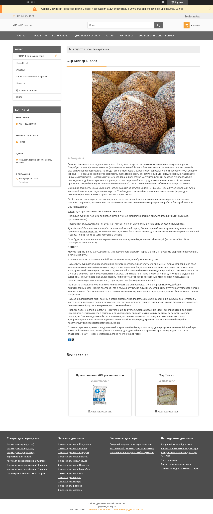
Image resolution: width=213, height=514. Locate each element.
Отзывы (20, 69)
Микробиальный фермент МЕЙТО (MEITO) (132, 452)
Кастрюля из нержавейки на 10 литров (27, 465)
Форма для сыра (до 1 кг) (20, 444)
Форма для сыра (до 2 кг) (20, 448)
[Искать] (158, 25)
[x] (73, 340)
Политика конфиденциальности (128, 509)
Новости (20, 83)
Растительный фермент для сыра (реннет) (132, 448)
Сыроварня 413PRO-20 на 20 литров (26, 473)
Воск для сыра (169, 460)
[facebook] (69, 340)
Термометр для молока (19, 456)
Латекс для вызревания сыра (176, 464)
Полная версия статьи (99, 411)
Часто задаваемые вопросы (31, 76)
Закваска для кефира (69, 481)
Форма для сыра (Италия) (20, 452)
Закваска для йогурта (69, 477)
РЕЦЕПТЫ (79, 49)
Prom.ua (121, 503)
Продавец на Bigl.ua (106, 506)
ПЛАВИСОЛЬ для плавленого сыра (179, 468)
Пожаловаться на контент (99, 509)
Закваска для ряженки (70, 486)
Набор (71, 211)
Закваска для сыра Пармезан (74, 465)
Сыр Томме (167, 375)
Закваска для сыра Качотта (73, 456)
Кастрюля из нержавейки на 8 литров (26, 461)
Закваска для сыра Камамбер (74, 469)
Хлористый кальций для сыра (176, 444)
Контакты (126, 35)
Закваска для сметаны (70, 490)
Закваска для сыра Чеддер (72, 461)
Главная (21, 35)
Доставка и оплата (87, 35)
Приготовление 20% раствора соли (100, 375)
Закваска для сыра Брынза (72, 448)
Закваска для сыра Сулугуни (73, 452)
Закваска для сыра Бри (70, 473)
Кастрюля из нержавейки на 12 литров (27, 469)
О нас (110, 35)
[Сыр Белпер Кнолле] (133, 112)
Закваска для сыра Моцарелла (75, 444)
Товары (37, 35)
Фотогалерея (60, 35)
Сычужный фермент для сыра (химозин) (131, 444)
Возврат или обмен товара (156, 35)
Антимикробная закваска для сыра (179, 448)
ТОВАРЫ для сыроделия (30, 56)
